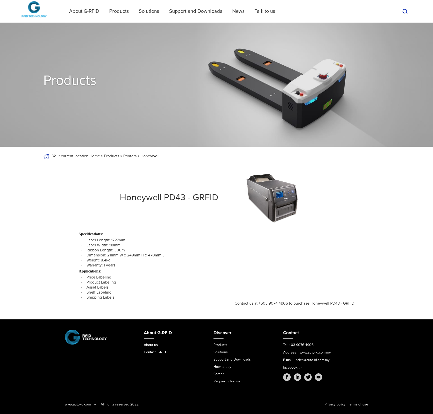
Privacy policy (335, 404)
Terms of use (358, 404)
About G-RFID (84, 11)
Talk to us (265, 11)
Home (94, 156)
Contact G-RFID (156, 352)
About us (151, 345)
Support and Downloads (195, 11)
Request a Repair (226, 381)
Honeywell (150, 156)
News (238, 11)
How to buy (222, 367)
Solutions (149, 11)
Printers (130, 156)
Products (119, 11)
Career (218, 374)
